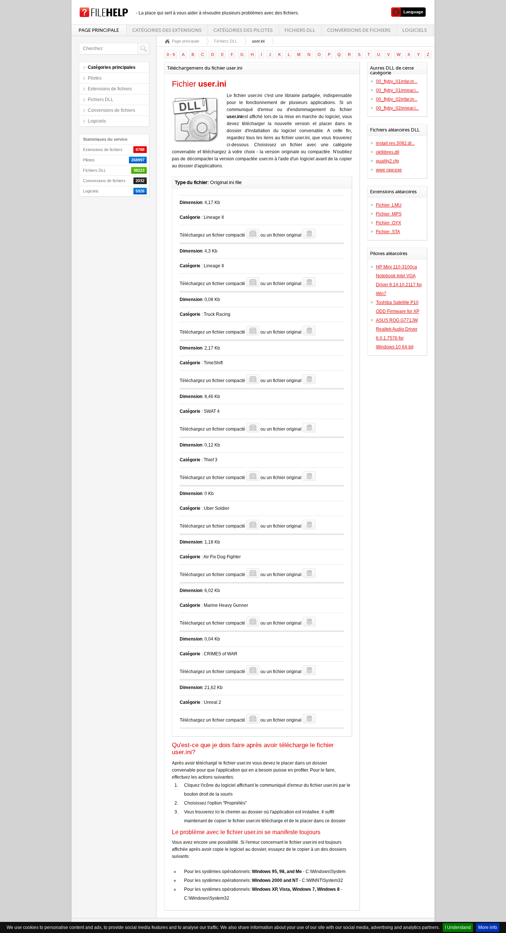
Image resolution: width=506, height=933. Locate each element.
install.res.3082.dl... (395, 143)
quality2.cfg (387, 161)
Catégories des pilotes (243, 30)
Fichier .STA (388, 231)
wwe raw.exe (389, 170)
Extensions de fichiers (110, 88)
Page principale (99, 30)
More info (487, 927)
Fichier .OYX (388, 222)
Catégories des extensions (167, 30)
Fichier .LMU (389, 205)
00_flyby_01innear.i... (397, 90)
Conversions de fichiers (358, 30)
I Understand (458, 927)
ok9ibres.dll (387, 152)
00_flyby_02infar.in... (396, 99)
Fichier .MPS (389, 214)
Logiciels (414, 30)
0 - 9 (171, 54)
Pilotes (94, 78)
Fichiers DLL (299, 30)
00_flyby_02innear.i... (397, 108)
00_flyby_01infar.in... (396, 81)
